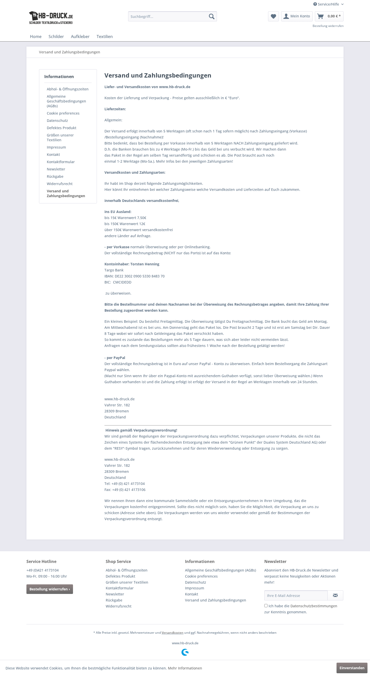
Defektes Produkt (61, 127)
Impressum (56, 147)
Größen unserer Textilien (60, 137)
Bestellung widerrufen (328, 26)
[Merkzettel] (273, 16)
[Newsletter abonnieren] (335, 595)
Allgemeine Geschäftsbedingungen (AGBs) (66, 101)
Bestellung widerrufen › (49, 589)
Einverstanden (352, 667)
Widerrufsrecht (59, 183)
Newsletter (56, 169)
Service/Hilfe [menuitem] (328, 4)
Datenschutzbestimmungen (313, 605)
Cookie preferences (63, 113)
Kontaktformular (61, 161)
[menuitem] (172, 16)
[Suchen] (211, 16)
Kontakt (53, 154)
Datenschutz (57, 120)
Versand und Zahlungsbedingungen (66, 193)
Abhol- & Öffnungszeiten (68, 89)
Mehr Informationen (185, 668)
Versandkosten (172, 632)
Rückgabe (55, 176)
